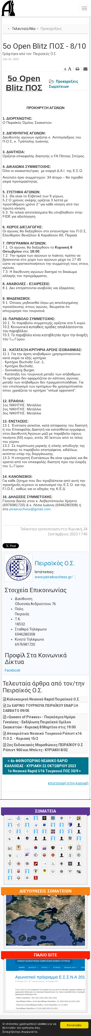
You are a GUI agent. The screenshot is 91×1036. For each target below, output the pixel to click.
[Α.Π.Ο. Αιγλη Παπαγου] (18, 831)
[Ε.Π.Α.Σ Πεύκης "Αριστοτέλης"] (27, 850)
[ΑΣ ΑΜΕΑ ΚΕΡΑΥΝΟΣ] (36, 838)
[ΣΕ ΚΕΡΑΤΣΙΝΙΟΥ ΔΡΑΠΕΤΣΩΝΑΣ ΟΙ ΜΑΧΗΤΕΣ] (61, 871)
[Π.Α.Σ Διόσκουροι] (70, 848)
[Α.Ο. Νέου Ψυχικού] (53, 825)
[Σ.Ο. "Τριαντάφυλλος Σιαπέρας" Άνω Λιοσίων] (79, 855)
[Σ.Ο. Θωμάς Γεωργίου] (36, 863)
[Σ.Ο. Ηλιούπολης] (27, 863)
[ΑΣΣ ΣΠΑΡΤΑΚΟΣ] (44, 838)
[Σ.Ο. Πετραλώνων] (18, 871)
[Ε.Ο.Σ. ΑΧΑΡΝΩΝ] (18, 848)
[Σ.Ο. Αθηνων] (10, 862)
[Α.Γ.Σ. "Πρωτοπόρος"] (27, 819)
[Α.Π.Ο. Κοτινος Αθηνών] (27, 831)
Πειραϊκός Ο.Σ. (45, 54)
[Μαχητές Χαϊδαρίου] (53, 848)
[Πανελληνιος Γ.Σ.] (18, 856)
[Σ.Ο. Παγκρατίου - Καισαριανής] (70, 863)
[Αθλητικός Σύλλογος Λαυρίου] (18, 838)
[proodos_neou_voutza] (18, 818)
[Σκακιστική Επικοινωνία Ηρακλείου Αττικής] (70, 871)
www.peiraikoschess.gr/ (54, 577)
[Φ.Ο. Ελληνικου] (36, 878)
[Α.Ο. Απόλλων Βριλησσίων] (79, 818)
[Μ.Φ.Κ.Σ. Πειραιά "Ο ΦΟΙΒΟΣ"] (44, 848)
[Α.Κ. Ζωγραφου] (53, 818)
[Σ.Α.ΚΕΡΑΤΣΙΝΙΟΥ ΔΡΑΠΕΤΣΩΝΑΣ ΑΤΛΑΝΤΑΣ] (61, 855)
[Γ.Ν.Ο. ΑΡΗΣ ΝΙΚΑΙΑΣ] (61, 838)
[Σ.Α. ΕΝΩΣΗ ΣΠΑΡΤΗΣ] (53, 855)
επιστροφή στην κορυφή (68, 783)
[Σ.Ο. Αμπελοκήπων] (18, 863)
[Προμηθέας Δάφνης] (44, 855)
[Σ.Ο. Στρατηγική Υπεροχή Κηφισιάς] (27, 871)
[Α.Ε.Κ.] (44, 818)
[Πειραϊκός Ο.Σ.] (36, 855)
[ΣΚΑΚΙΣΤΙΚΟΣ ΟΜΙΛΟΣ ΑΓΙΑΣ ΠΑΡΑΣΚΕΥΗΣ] (10, 878)
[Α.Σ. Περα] (70, 831)
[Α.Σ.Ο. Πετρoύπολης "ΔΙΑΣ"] (10, 839)
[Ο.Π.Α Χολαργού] (61, 848)
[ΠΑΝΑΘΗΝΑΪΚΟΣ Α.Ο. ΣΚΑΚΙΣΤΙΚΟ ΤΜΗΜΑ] (10, 856)
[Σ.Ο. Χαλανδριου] (44, 871)
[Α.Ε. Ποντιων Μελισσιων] (36, 818)
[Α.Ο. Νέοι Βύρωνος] (44, 825)
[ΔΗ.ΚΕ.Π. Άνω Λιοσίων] (70, 838)
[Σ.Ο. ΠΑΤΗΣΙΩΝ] (79, 863)
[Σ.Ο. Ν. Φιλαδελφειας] (61, 863)
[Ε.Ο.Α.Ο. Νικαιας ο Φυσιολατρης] (10, 848)
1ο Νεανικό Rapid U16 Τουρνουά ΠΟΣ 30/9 (43, 771)
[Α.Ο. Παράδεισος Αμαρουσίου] (61, 825)
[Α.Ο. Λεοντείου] (36, 825)
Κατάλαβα (74, 1025)
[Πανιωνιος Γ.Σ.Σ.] (27, 855)
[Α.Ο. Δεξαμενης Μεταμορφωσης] (10, 825)
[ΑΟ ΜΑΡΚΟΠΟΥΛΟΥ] (27, 838)
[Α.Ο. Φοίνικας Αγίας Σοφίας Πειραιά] (10, 831)
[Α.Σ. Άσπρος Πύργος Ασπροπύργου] (44, 831)
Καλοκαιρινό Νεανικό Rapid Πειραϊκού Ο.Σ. (43, 699)
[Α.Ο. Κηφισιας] (27, 825)
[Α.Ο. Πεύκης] (70, 825)
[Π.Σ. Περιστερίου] (79, 846)
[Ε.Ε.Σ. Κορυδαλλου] (79, 838)
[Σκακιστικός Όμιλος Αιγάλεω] (18, 878)
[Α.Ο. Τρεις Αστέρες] (79, 825)
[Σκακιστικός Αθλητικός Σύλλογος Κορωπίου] (79, 872)
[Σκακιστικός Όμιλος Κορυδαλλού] (27, 878)
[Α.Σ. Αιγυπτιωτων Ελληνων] (36, 831)
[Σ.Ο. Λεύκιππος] (53, 863)
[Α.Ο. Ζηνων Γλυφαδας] (18, 825)
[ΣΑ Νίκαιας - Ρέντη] (53, 871)
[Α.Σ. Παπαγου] (61, 831)
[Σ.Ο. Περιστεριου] (10, 871)
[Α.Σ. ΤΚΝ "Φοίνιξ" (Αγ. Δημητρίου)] (79, 831)
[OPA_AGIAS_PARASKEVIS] (10, 819)
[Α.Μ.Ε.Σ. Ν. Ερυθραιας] (61, 818)
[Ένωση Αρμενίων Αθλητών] (36, 848)
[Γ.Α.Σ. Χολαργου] (53, 838)
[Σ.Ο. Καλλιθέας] (44, 863)
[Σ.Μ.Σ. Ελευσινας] (70, 855)
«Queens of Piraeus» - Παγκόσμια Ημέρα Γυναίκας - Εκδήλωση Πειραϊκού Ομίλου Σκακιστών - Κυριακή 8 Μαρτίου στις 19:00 (39, 722)
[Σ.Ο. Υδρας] (36, 871)
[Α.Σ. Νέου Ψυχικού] (53, 831)
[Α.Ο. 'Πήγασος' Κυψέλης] (70, 818)
